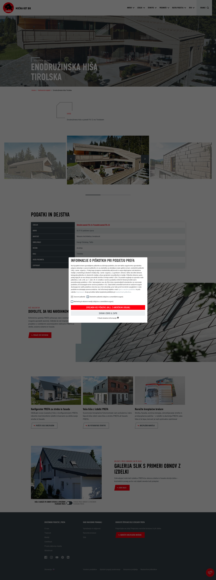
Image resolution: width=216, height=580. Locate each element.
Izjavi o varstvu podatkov (127, 289)
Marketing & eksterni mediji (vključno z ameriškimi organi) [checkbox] (93, 301)
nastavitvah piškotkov (123, 292)
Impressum (80, 292)
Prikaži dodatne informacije (107, 318)
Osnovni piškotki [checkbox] (79, 297)
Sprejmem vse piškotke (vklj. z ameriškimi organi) (108, 307)
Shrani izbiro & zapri (108, 313)
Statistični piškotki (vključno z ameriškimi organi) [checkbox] (106, 297)
